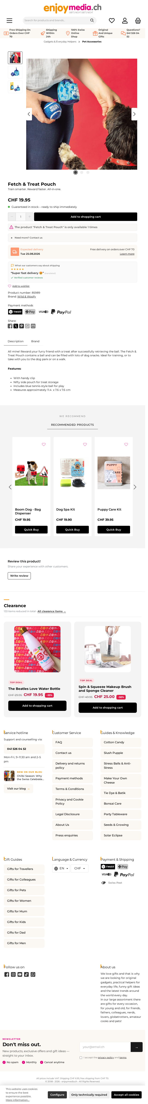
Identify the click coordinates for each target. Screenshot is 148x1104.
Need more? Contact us (28, 237)
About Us (62, 825)
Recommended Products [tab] (72, 424)
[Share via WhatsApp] (27, 325)
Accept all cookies (126, 1094)
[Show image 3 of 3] (87, 172)
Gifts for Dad (16, 932)
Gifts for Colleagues (21, 879)
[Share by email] (33, 325)
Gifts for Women (19, 901)
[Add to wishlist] (44, 444)
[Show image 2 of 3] (81, 172)
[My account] (124, 20)
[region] (72, 114)
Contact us (63, 753)
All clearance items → (52, 611)
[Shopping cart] (136, 20)
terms (122, 1057)
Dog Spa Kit (65, 509)
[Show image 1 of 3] (75, 172)
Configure (57, 1094)
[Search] (92, 20)
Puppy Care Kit (109, 509)
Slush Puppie (113, 753)
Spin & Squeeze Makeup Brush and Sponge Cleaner (105, 689)
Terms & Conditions (70, 789)
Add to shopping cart (86, 216)
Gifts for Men (16, 943)
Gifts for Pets (16, 890)
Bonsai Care (112, 803)
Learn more (127, 253)
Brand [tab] (35, 341)
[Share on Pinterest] (21, 325)
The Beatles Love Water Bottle (34, 689)
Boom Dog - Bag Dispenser (28, 511)
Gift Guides (13, 859)
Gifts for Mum (17, 911)
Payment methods (69, 778)
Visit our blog (16, 788)
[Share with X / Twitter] (16, 325)
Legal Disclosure (68, 814)
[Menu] (9, 20)
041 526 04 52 (16, 749)
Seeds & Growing (116, 825)
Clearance (15, 605)
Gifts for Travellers (20, 869)
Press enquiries (67, 835)
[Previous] (29, 114)
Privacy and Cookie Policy (69, 802)
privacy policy (106, 1057)
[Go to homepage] (72, 8)
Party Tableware (115, 814)
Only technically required (89, 1094)
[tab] (15, 341)
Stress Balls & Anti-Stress (117, 765)
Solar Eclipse (113, 835)
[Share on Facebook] (10, 325)
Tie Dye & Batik (114, 793)
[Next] (134, 114)
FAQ (59, 742)
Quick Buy (31, 529)
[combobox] (55, 20)
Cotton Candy (114, 742)
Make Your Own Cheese (115, 780)
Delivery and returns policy (70, 765)
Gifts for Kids (16, 922)
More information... (17, 1100)
